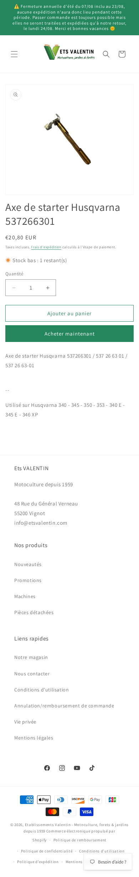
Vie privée (25, 721)
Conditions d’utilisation (102, 851)
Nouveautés (28, 564)
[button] (14, 54)
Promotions (28, 580)
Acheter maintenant (70, 333)
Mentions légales (33, 738)
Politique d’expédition (37, 861)
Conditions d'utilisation (41, 689)
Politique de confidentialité (47, 851)
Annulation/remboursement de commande (64, 705)
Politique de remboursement (80, 839)
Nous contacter (32, 673)
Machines (25, 596)
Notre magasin (31, 657)
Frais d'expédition (46, 247)
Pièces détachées (34, 612)
